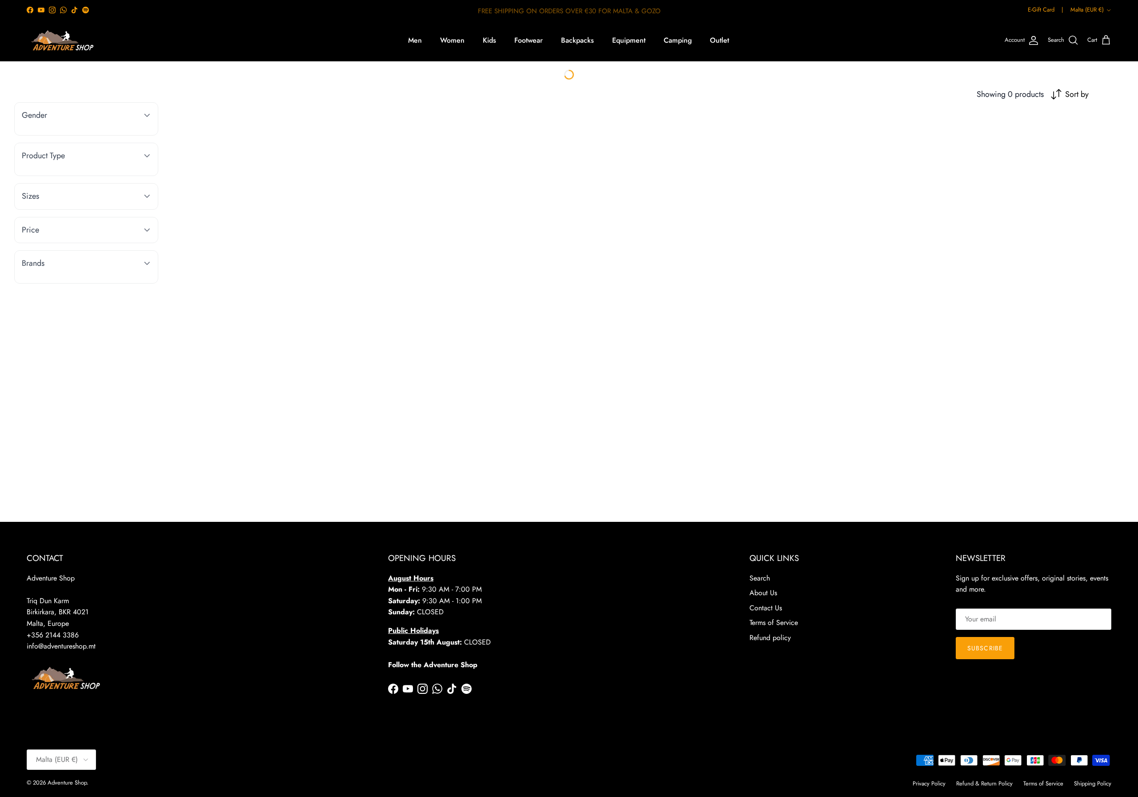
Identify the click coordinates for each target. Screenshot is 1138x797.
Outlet (719, 40)
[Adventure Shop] (61, 40)
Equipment (628, 40)
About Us (763, 593)
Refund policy (770, 638)
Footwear (528, 40)
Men (415, 40)
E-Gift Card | (1045, 9)
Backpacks (577, 40)
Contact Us (765, 608)
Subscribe (985, 648)
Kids (489, 40)
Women (452, 40)
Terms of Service (773, 622)
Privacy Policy (929, 783)
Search (759, 578)
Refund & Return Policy (984, 783)
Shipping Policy (1092, 783)
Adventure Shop (67, 782)
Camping (678, 40)
